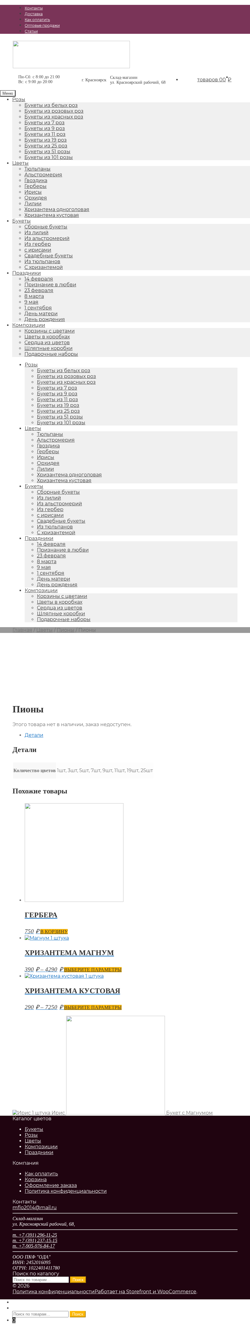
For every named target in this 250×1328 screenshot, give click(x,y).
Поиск (78, 1279)
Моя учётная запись (37, 1302)
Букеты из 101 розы (48, 157)
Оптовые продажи (42, 25)
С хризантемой (43, 267)
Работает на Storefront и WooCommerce (145, 1291)
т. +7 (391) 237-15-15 (34, 1240)
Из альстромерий (47, 238)
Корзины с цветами (49, 331)
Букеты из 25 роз (45, 146)
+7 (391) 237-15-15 (157, 44)
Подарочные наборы (51, 354)
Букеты (21, 221)
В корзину (54, 931)
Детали (34, 735)
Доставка (34, 14)
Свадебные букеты (48, 256)
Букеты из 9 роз (44, 128)
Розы (18, 99)
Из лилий (36, 232)
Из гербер (37, 244)
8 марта (34, 296)
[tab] (131, 735)
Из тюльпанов (42, 261)
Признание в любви (50, 285)
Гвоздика (35, 180)
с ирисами (37, 250)
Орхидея (35, 198)
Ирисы (33, 192)
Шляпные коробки (48, 348)
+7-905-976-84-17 (202, 44)
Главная (22, 630)
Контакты (34, 8)
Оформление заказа (51, 1185)
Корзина (36, 1179)
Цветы (20, 163)
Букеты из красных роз (53, 117)
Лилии (32, 204)
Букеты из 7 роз (44, 122)
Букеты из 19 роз (45, 140)
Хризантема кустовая (51, 215)
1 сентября (38, 308)
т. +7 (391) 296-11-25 (34, 1235)
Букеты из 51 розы (47, 151)
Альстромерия (43, 175)
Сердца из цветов (47, 342)
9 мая (31, 302)
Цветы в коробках (47, 337)
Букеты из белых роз (51, 105)
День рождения (44, 319)
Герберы (35, 186)
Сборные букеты (45, 227)
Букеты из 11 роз (45, 134)
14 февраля (38, 279)
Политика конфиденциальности (66, 1191)
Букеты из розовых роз (54, 111)
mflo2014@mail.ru (34, 1207)
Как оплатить (37, 19)
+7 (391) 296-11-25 (111, 44)
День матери (41, 313)
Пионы (65, 630)
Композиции (28, 325)
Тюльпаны (37, 169)
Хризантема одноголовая (56, 209)
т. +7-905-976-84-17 (33, 1246)
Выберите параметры (93, 969)
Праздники (26, 273)
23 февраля (38, 290)
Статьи (31, 31)
